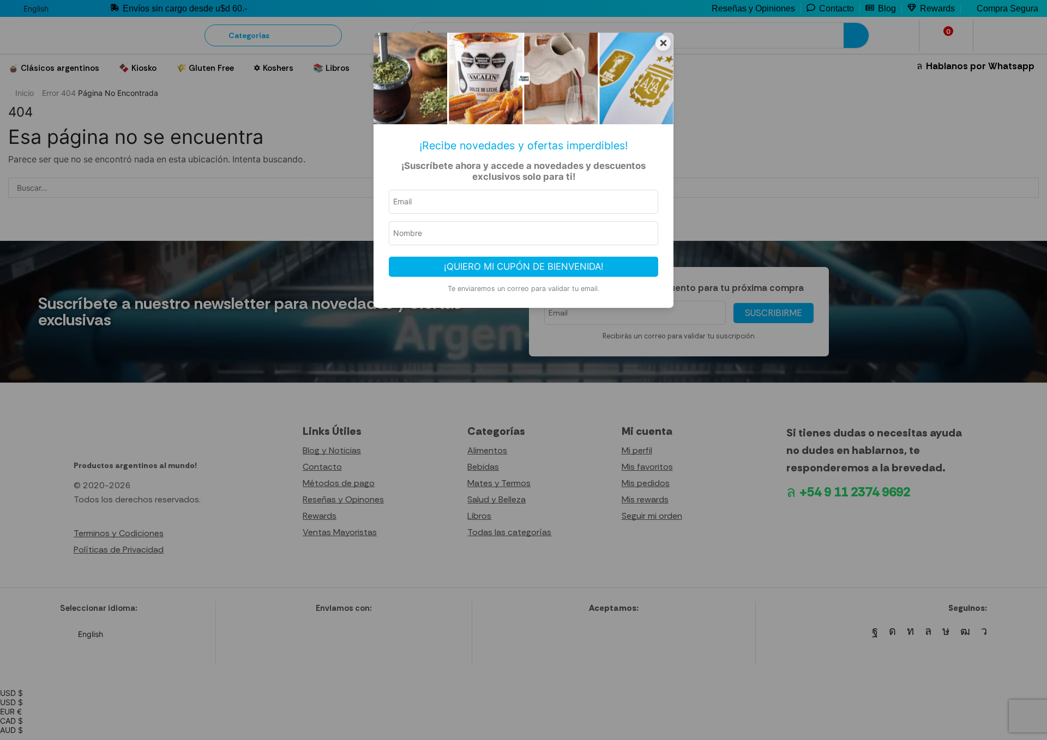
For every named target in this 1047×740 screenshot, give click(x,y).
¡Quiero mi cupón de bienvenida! (524, 266)
